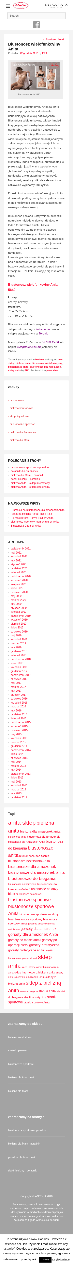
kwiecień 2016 (19, 702)
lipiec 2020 (17, 588)
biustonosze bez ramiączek (45, 366)
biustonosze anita (18, 366)
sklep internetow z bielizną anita (34, 972)
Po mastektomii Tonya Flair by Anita (32, 517)
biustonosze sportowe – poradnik (30, 467)
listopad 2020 (18, 572)
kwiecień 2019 (19, 639)
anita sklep (22, 822)
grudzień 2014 (19, 746)
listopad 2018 (18, 655)
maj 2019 (16, 635)
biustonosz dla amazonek (43, 836)
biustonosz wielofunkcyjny (47, 363)
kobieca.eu (43, 329)
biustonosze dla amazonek (32, 866)
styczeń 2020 (19, 607)
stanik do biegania (29, 991)
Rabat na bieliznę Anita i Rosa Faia (31, 513)
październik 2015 (21, 722)
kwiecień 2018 (19, 667)
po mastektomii (29, 958)
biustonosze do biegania (32, 878)
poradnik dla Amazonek (24, 471)
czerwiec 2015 (19, 730)
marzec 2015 (18, 742)
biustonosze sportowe (29, 899)
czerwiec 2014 (19, 757)
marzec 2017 (18, 686)
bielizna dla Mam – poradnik (27, 475)
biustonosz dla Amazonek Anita (26, 841)
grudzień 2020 (19, 568)
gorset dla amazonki (37, 923)
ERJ (44, 53)
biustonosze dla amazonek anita (36, 872)
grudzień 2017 (19, 671)
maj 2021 (16, 552)
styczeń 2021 (19, 564)
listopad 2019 (18, 611)
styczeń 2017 (19, 694)
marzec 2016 (18, 706)
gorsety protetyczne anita (26, 950)
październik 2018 (21, 659)
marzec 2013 (18, 789)
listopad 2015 (18, 718)
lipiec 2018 (17, 663)
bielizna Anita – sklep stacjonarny (30, 486)
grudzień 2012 (19, 797)
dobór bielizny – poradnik (25, 478)
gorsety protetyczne (44, 945)
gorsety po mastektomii (24, 940)
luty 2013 (16, 793)
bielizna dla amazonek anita (40, 831)
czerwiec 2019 (19, 631)
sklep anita (14, 370)
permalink (52, 370)
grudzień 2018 (19, 651)
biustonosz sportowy (28, 919)
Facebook (36, 24)
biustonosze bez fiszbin (34, 855)
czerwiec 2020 (19, 592)
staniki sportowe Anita (36, 1002)
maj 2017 (16, 682)
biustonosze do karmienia (22, 884)
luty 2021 (16, 560)
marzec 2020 (18, 600)
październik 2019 (21, 615)
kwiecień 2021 (19, 556)
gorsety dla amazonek (38, 928)
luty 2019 (16, 647)
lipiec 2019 (17, 627)
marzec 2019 (18, 643)
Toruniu (43, 333)
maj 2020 (16, 595)
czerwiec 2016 (19, 698)
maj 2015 (16, 734)
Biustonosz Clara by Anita (26, 525)
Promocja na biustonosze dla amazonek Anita (37, 509)
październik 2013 (21, 773)
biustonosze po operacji (29, 894)
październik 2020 (21, 576)
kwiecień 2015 (19, 738)
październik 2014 (21, 750)
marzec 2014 (18, 765)
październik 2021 (21, 548)
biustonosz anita (17, 836)
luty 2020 (16, 603)
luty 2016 (16, 710)
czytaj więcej (61, 1259)
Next (62, 39)
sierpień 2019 (18, 623)
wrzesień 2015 (19, 726)
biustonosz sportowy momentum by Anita (35, 521)
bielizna (39, 359)
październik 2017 (21, 674)
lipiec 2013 (17, 777)
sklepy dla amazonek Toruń (29, 977)
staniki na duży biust (35, 997)
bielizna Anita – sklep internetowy (30, 482)
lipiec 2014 (17, 753)
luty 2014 (16, 769)
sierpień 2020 (18, 584)
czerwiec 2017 (19, 678)
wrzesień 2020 (19, 580)
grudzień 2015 (19, 714)
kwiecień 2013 (19, 785)
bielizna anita (23, 363)
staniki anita (47, 991)
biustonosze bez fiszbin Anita (29, 861)
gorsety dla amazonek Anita (33, 934)
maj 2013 (16, 781)
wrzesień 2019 (19, 619)
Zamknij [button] (45, 1259)
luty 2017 (16, 690)
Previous (49, 39)
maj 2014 (16, 761)
